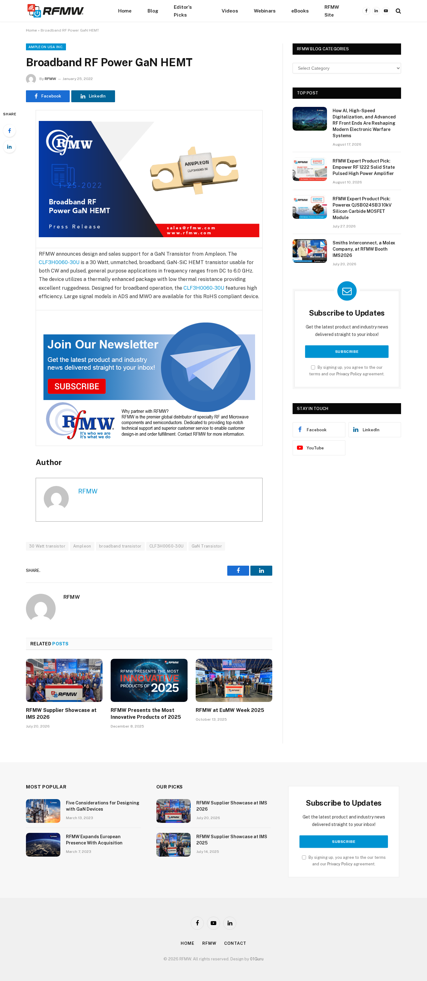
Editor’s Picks (183, 11)
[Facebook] (9, 130)
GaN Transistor (207, 546)
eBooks (300, 10)
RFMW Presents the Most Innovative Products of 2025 (146, 713)
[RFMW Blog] (65, 11)
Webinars (265, 10)
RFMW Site (331, 11)
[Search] (397, 11)
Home (125, 10)
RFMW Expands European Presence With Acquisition (94, 839)
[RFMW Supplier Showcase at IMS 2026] (64, 680)
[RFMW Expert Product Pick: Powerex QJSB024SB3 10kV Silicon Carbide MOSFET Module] (310, 207)
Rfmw (209, 943)
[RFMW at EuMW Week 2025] (234, 680)
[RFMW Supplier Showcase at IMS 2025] (173, 845)
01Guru (257, 959)
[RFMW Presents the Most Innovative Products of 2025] (149, 680)
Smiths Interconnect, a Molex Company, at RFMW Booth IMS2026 (364, 249)
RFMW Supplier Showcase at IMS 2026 (61, 713)
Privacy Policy (349, 374)
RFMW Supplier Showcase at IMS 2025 (231, 839)
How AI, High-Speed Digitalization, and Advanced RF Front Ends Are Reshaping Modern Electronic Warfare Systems (364, 123)
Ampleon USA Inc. (45, 47)
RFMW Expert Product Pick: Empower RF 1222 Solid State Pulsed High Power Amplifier (364, 167)
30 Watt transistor (47, 546)
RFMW (50, 79)
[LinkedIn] (9, 146)
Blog (153, 10)
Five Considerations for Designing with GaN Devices (102, 806)
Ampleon (82, 546)
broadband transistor (120, 546)
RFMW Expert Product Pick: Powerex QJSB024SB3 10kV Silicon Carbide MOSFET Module (362, 208)
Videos (230, 10)
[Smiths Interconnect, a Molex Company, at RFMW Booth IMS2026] (310, 251)
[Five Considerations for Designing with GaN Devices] (43, 811)
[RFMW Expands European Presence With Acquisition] (43, 845)
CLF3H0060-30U (59, 262)
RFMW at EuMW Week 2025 (230, 710)
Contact (235, 943)
